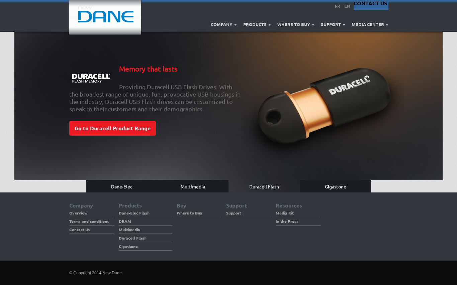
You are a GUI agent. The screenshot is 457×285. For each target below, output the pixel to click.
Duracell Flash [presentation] (264, 186)
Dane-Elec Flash (134, 213)
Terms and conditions (89, 221)
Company (222, 24)
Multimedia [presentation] (193, 186)
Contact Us (79, 229)
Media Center (368, 24)
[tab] (121, 186)
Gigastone (128, 246)
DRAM (125, 221)
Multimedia (129, 229)
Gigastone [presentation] (335, 186)
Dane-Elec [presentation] (121, 186)
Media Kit (285, 213)
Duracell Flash (133, 238)
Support (331, 24)
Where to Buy (293, 24)
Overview (78, 213)
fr (337, 6)
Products (255, 24)
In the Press (287, 221)
